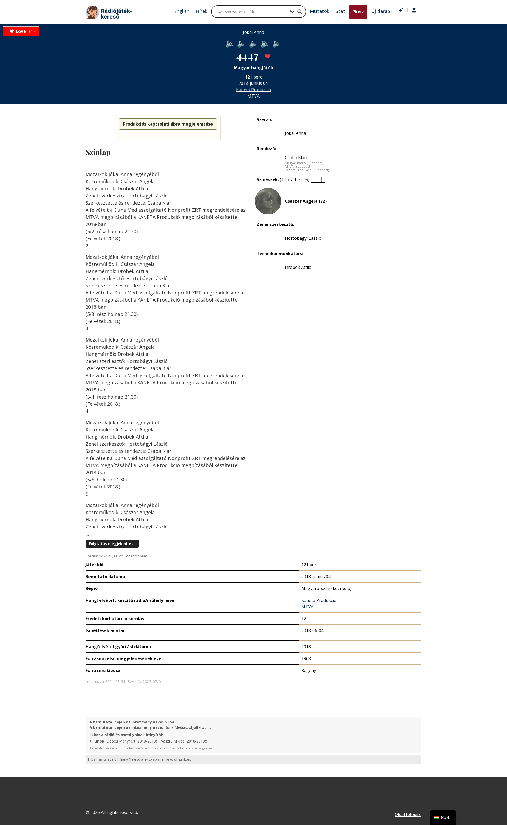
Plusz (358, 12)
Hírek (201, 11)
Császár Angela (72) (306, 201)
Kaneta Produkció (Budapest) (307, 170)
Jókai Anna (295, 133)
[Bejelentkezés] (401, 10)
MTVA (253, 96)
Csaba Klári (296, 157)
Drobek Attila (298, 267)
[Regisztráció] (415, 10)
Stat (340, 11)
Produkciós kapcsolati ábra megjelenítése (168, 124)
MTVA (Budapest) (298, 166)
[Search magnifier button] (299, 11)
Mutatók (319, 11)
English (181, 11)
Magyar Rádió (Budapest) (304, 163)
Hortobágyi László (303, 238)
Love (24, 31)
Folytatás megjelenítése (112, 543)
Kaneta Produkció (253, 90)
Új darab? (381, 11)
